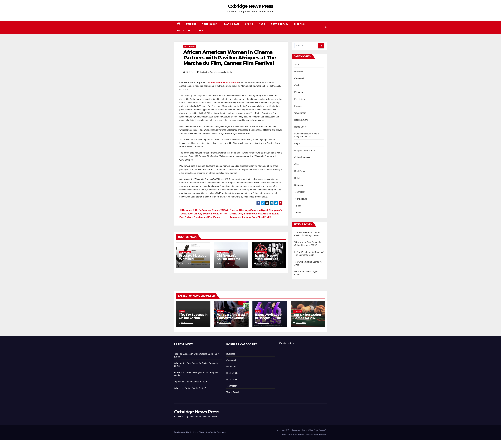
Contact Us (296, 430)
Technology (209, 24)
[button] (326, 27)
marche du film (226, 72)
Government (300, 113)
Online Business (302, 157)
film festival (204, 72)
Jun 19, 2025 (225, 323)
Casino (249, 24)
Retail (297, 178)
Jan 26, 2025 (263, 323)
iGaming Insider (286, 343)
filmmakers (214, 72)
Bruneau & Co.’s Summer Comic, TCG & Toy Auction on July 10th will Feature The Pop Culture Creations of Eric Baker (203, 213)
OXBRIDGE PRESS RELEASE (224, 82)
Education (183, 30)
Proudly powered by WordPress (186, 432)
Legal (297, 143)
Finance (298, 106)
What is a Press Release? (316, 434)
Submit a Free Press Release (293, 434)
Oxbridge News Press (250, 6)
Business (191, 24)
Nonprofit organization (304, 150)
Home (278, 430)
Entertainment (189, 46)
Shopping (299, 24)
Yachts (297, 213)
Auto (262, 24)
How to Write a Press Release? (314, 430)
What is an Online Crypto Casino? (190, 388)
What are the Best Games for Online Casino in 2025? (231, 318)
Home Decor (300, 127)
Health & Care (231, 24)
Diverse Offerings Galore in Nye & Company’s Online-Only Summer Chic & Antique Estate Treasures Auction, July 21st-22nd (256, 213)
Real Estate (299, 171)
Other (199, 30)
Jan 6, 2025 (301, 323)
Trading (298, 206)
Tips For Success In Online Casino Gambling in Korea (193, 318)
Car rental (299, 78)
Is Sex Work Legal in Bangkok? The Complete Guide (268, 318)
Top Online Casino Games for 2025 (307, 316)
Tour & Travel (279, 24)
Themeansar (221, 432)
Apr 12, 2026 (187, 323)
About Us (286, 430)
